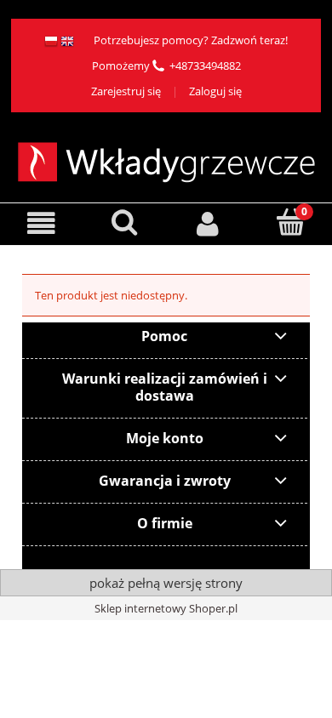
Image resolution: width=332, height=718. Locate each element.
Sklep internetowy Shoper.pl (166, 608)
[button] (41, 223)
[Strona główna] (166, 160)
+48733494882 (205, 65)
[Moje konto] (207, 223)
